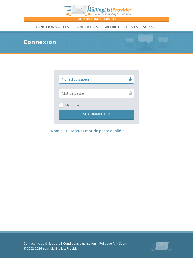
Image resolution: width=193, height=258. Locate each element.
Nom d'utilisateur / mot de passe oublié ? (87, 130)
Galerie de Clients (120, 26)
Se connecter (96, 114)
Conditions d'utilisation (79, 243)
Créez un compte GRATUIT (97, 19)
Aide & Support (49, 243)
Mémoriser (73, 105)
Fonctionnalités (52, 26)
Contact (29, 243)
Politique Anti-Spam (113, 243)
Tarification (86, 26)
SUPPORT (151, 26)
